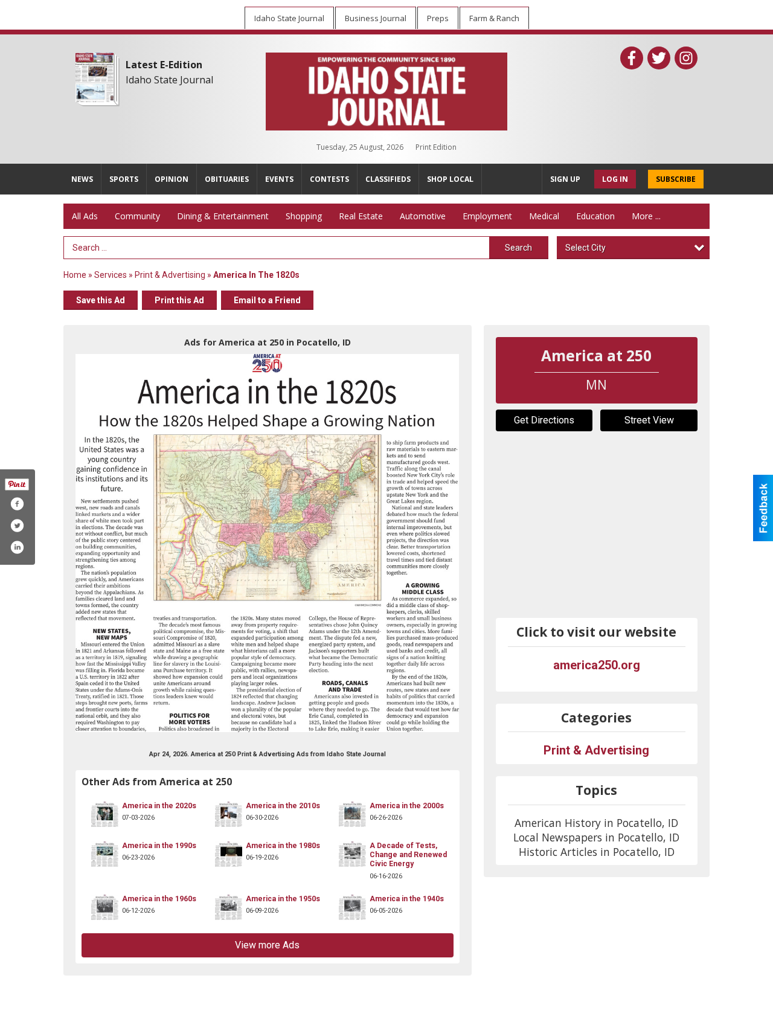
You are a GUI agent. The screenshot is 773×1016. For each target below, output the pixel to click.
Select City (585, 247)
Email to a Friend (267, 300)
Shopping (304, 216)
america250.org (596, 665)
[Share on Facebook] (17, 503)
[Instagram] (686, 58)
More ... (646, 216)
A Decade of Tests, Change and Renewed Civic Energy (408, 855)
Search (518, 247)
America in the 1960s (159, 899)
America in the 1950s (283, 899)
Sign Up (565, 179)
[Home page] (386, 88)
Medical (544, 216)
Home (74, 275)
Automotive (423, 216)
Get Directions (544, 420)
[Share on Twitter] (17, 525)
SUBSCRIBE (676, 179)
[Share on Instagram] (17, 547)
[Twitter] (658, 58)
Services (110, 275)
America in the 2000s (407, 806)
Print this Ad (179, 300)
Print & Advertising (170, 275)
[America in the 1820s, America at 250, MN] (267, 543)
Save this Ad (100, 300)
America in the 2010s (283, 806)
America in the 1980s (283, 845)
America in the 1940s (407, 899)
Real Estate (361, 216)
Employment (487, 216)
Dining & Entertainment (223, 216)
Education (595, 216)
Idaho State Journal (169, 79)
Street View (649, 420)
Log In (615, 179)
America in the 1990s (159, 845)
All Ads (85, 216)
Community (137, 216)
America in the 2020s (159, 806)
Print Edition (436, 147)
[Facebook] (631, 58)
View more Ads (267, 945)
